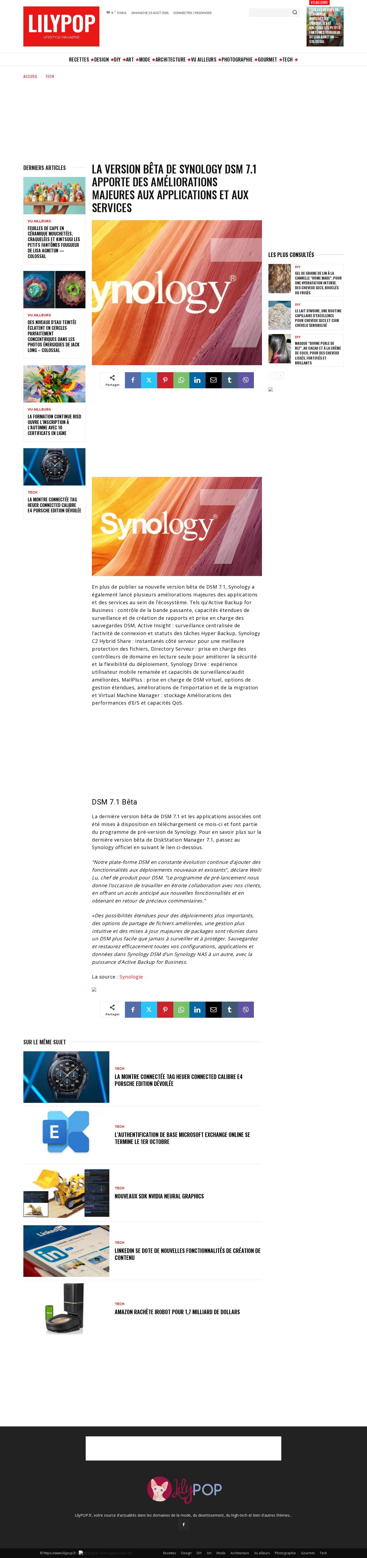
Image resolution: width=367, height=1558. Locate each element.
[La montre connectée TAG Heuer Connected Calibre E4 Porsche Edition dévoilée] (54, 466)
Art (209, 1553)
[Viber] (246, 380)
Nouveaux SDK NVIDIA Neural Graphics (159, 1196)
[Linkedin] (197, 380)
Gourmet (308, 1553)
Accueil (30, 76)
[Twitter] (149, 380)
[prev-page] (271, 375)
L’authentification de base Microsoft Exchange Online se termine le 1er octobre (182, 1138)
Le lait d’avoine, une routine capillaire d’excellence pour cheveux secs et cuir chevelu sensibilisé (318, 318)
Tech (49, 76)
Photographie (285, 1553)
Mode (221, 1553)
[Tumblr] (230, 380)
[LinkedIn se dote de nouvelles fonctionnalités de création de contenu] (66, 1251)
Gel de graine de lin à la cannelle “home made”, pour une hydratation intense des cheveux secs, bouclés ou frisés (318, 282)
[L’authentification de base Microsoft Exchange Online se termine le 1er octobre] (66, 1135)
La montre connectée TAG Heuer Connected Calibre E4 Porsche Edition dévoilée (54, 505)
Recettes (169, 1553)
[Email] (214, 380)
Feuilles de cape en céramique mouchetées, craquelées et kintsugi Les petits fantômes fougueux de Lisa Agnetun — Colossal (324, 25)
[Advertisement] (202, 33)
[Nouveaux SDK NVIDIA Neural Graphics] (66, 1193)
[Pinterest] (165, 380)
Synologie (131, 976)
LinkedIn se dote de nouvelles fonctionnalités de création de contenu (188, 1254)
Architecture (240, 1553)
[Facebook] (133, 380)
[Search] (295, 12)
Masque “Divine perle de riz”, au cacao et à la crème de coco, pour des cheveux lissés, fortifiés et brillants (318, 352)
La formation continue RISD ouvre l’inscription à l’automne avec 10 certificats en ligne (54, 424)
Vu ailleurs (319, 2)
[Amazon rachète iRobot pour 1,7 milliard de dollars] (66, 1309)
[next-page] (280, 375)
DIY (298, 267)
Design (186, 1553)
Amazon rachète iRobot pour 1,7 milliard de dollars (177, 1312)
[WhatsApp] (181, 380)
